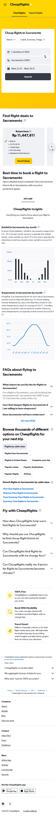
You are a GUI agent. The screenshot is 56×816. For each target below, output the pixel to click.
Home (9, 690)
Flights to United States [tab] (16, 460)
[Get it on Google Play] (9, 790)
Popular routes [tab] (12, 467)
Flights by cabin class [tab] (15, 446)
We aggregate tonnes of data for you (22, 673)
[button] (5, 4)
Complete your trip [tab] (41, 460)
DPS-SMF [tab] (28, 199)
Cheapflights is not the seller (18, 668)
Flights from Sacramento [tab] (16, 453)
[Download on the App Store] (27, 790)
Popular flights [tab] (12, 474)
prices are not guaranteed (14, 659)
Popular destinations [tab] (33, 467)
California (41, 690)
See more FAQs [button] (28, 421)
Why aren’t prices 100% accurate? (21, 678)
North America (21, 690)
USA (32, 690)
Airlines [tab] (27, 474)
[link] (23, 161)
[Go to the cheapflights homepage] (21, 4)
